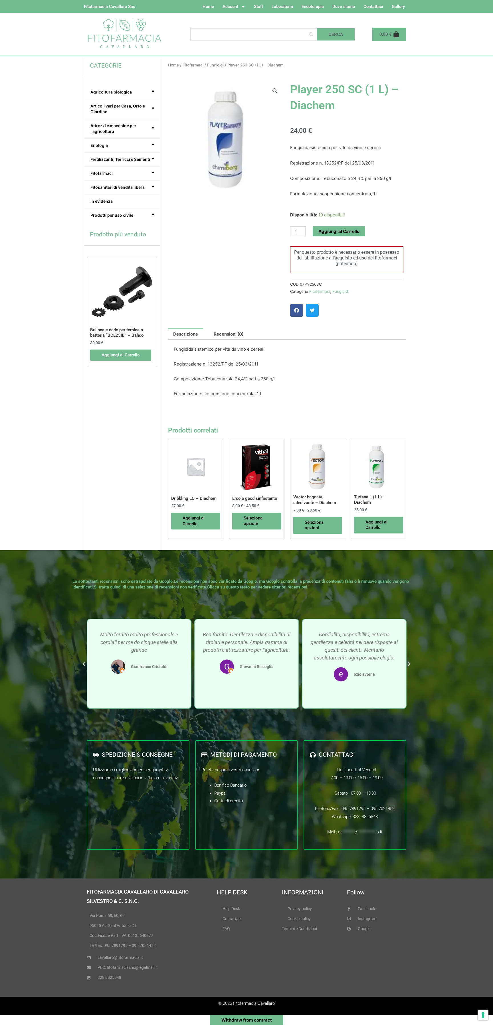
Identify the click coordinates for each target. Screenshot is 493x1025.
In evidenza (101, 201)
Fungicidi (215, 65)
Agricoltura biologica (122, 92)
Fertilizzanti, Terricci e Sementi (122, 159)
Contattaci (373, 6)
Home (208, 6)
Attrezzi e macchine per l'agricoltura (122, 128)
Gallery (398, 6)
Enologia (122, 145)
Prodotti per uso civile (122, 215)
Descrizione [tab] (185, 334)
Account (230, 6)
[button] (275, 91)
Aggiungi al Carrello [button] (121, 355)
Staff (258, 6)
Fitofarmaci (122, 173)
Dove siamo (343, 6)
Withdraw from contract (246, 1020)
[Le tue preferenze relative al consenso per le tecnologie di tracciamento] (483, 1015)
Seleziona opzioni (253, 520)
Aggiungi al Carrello (338, 231)
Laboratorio (282, 6)
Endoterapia (313, 6)
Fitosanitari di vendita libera (122, 187)
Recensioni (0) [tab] (229, 334)
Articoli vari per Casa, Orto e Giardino (122, 108)
